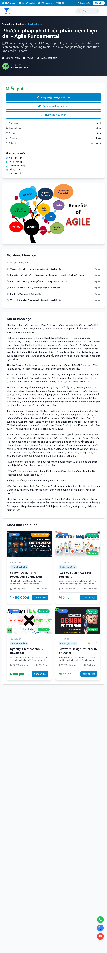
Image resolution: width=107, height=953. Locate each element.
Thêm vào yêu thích (55, 115)
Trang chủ (7, 24)
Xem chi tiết (40, 597)
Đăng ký (99, 3)
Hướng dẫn (10, 3)
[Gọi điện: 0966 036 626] (100, 919)
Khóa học (19, 24)
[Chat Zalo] (100, 928)
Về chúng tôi (47, 3)
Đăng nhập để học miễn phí (55, 97)
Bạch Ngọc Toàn (20, 67)
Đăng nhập (85, 3)
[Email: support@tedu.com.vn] (100, 936)
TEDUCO (60, 3)
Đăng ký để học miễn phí (55, 106)
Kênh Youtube (28, 3)
